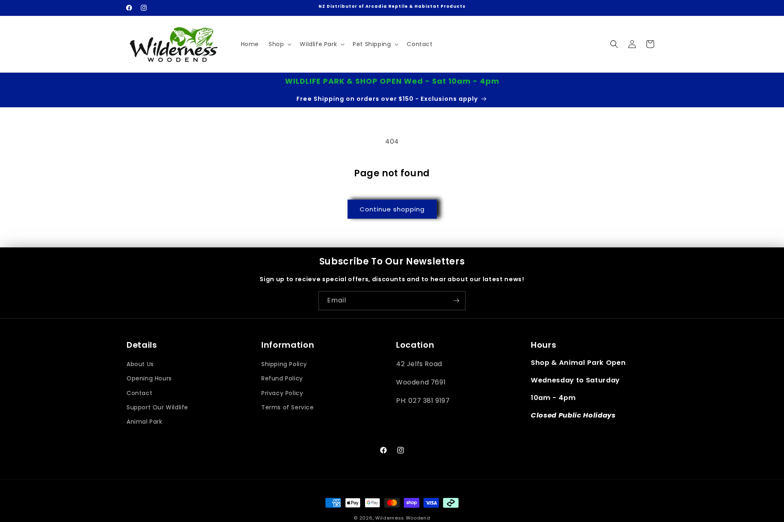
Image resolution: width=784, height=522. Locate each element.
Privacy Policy (282, 393)
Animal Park (145, 422)
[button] (279, 44)
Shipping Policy (284, 364)
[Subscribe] (456, 300)
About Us (140, 364)
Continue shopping (392, 209)
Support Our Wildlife (157, 407)
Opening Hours (149, 379)
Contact (139, 393)
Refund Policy (282, 379)
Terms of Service (287, 407)
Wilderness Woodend (402, 518)
